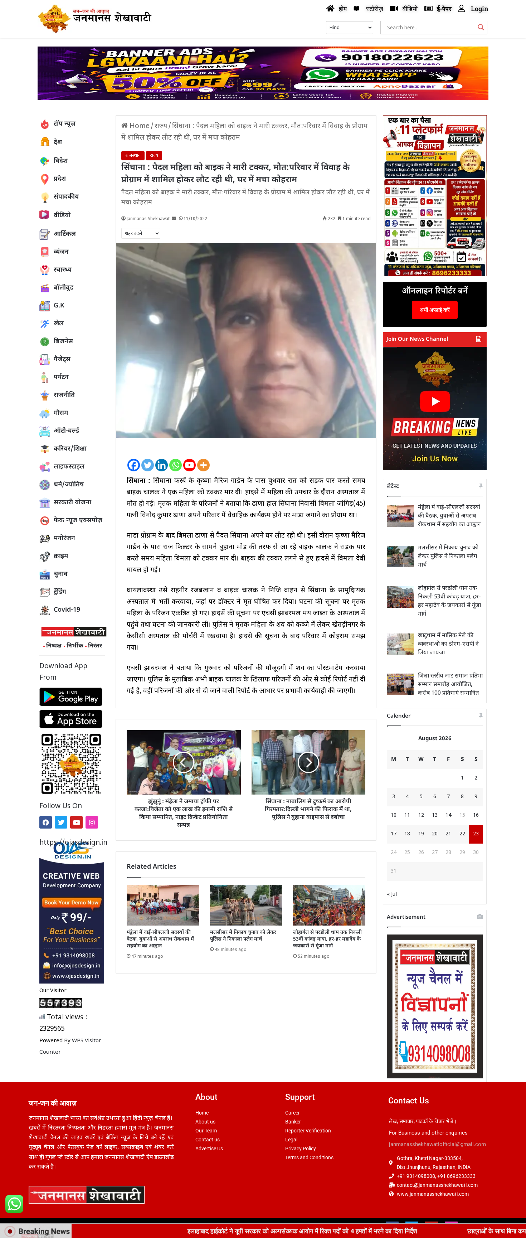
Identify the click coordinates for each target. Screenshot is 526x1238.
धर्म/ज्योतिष (69, 485)
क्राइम (61, 556)
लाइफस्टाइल (69, 467)
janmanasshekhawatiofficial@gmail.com (437, 1144)
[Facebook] (45, 822)
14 (448, 815)
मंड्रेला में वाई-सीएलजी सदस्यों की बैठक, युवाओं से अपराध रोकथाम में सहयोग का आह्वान (160, 939)
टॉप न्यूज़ (65, 124)
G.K (59, 306)
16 (476, 815)
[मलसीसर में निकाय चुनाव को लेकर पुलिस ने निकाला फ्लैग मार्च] (246, 905)
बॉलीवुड (63, 288)
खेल (59, 324)
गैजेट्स (62, 359)
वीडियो (62, 216)
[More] (203, 459)
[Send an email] (174, 219)
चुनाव (61, 574)
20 (435, 834)
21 (448, 834)
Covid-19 (67, 610)
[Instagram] (92, 822)
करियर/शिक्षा (70, 449)
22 (462, 834)
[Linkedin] (161, 459)
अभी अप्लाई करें (435, 310)
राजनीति (64, 395)
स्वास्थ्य (63, 270)
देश (58, 143)
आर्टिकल (65, 234)
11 (407, 815)
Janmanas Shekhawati (149, 219)
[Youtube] (76, 822)
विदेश (61, 161)
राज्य (161, 126)
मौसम (61, 413)
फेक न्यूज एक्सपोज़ (78, 520)
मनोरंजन (64, 538)
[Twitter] (61, 822)
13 (435, 815)
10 (393, 815)
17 (393, 834)
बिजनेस (63, 342)
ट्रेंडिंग (60, 592)
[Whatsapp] (175, 459)
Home (139, 126)
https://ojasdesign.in (72, 843)
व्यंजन (61, 252)
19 (421, 834)
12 (421, 815)
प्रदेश (60, 179)
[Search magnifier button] (481, 27)
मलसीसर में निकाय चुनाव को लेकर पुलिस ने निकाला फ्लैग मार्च (243, 936)
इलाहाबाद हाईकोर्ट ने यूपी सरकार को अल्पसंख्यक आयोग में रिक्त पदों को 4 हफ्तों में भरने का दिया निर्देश (224, 1231)
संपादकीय (66, 197)
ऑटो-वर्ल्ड (66, 431)
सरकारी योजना (72, 503)
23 (476, 834)
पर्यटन (61, 377)
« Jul (392, 894)
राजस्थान (133, 155)
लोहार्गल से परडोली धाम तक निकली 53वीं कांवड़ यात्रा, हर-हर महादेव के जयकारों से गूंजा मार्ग (327, 939)
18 (407, 834)
